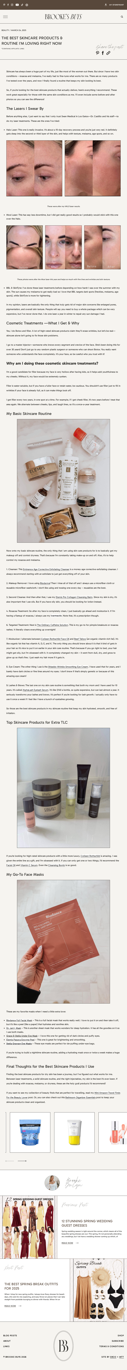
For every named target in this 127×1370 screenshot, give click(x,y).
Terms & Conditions (111, 1346)
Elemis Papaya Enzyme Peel (20, 1039)
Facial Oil (10, 865)
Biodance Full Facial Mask (19, 1020)
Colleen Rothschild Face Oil (55, 639)
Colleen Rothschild (90, 856)
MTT (121, 1357)
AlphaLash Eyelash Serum (35, 690)
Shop (121, 1335)
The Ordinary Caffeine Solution (52, 625)
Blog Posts (10, 1335)
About (7, 1341)
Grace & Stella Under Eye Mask (21, 1035)
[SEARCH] (121, 18)
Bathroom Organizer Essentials (80, 1097)
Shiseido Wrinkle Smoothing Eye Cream (68, 666)
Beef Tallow (80, 639)
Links (6, 1346)
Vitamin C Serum (28, 865)
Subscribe (118, 1341)
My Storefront (116, 5)
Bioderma (45, 583)
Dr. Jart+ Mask (13, 1028)
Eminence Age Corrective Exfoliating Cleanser (46, 569)
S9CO (113, 1357)
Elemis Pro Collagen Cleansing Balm (74, 597)
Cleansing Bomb (56, 865)
